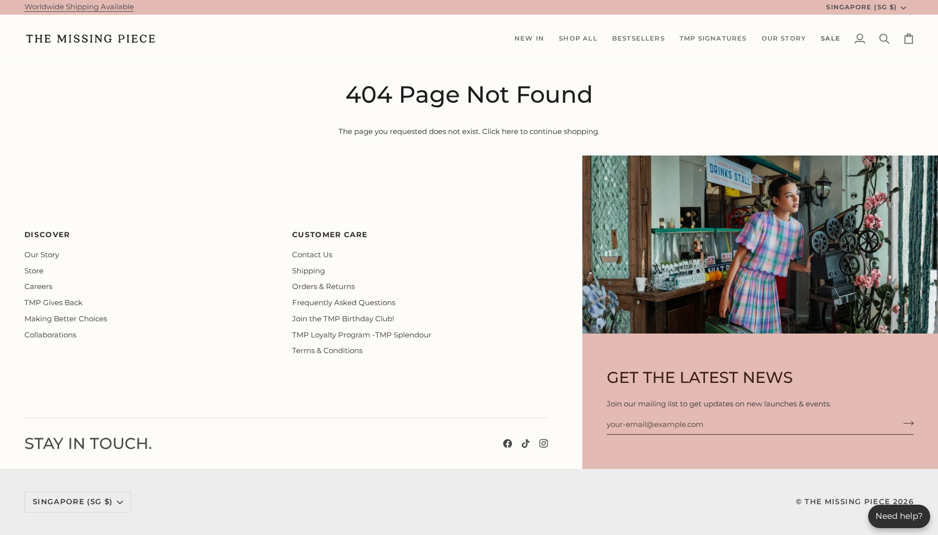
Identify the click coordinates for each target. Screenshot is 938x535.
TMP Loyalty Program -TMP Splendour (361, 335)
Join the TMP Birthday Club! (343, 318)
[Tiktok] (526, 443)
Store (33, 271)
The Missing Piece (847, 501)
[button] (529, 39)
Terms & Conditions (327, 350)
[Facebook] (507, 443)
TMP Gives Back (53, 302)
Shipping (308, 271)
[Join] (905, 423)
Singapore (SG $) (861, 7)
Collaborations (50, 335)
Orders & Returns (323, 286)
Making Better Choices (65, 318)
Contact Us (312, 254)
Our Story (41, 254)
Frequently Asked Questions (343, 302)
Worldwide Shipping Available (79, 6)
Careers (38, 286)
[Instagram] (543, 443)
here (510, 131)
